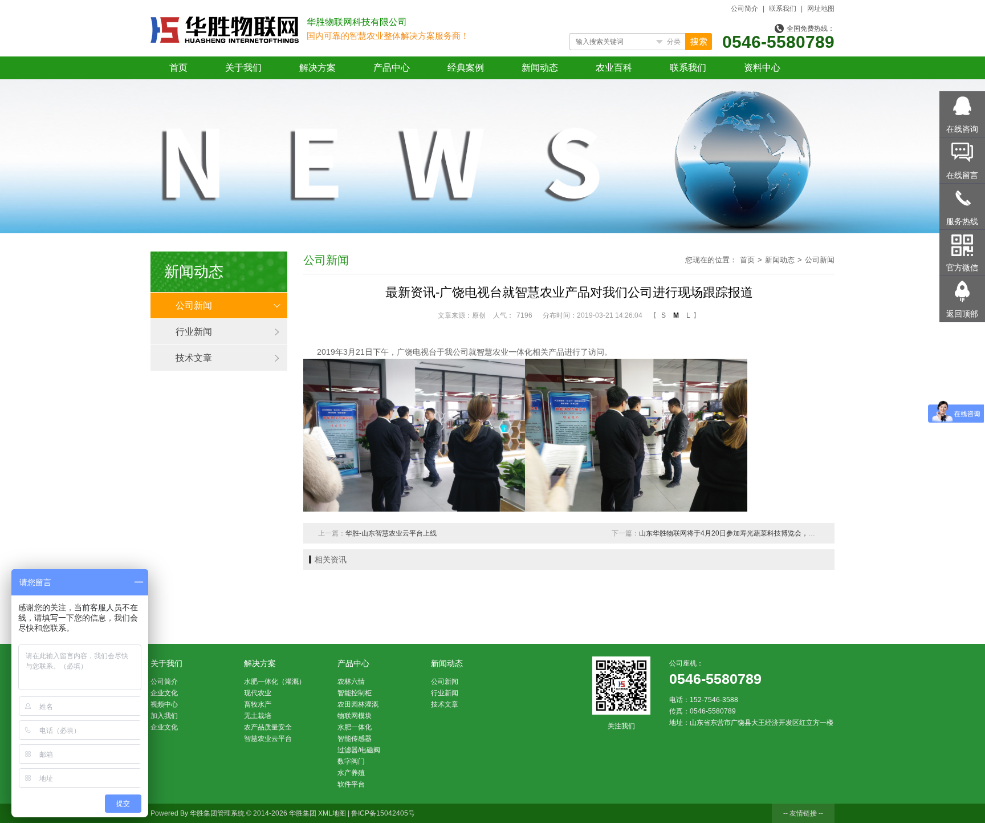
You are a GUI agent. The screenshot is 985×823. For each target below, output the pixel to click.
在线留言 (962, 175)
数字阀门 (351, 761)
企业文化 (164, 693)
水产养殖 (351, 773)
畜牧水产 (257, 704)
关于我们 (243, 67)
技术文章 (194, 358)
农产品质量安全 (268, 727)
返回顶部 (962, 313)
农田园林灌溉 (357, 704)
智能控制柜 (354, 693)
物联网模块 (354, 716)
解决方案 (317, 67)
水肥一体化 (354, 727)
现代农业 (257, 693)
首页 (178, 67)
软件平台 (351, 784)
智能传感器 (354, 739)
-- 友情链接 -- (803, 813)
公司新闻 (194, 305)
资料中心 (762, 67)
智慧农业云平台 (268, 739)
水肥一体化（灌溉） (275, 682)
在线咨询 (962, 128)
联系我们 (782, 9)
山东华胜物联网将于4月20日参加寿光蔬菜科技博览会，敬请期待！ (740, 533)
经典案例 (465, 67)
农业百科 (614, 67)
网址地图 (821, 9)
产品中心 (391, 67)
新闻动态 (540, 67)
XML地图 (332, 813)
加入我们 (164, 716)
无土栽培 (257, 716)
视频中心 (164, 704)
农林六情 (351, 682)
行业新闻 (194, 332)
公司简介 (744, 9)
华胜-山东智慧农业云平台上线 (391, 533)
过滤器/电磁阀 (358, 750)
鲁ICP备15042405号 (383, 813)
